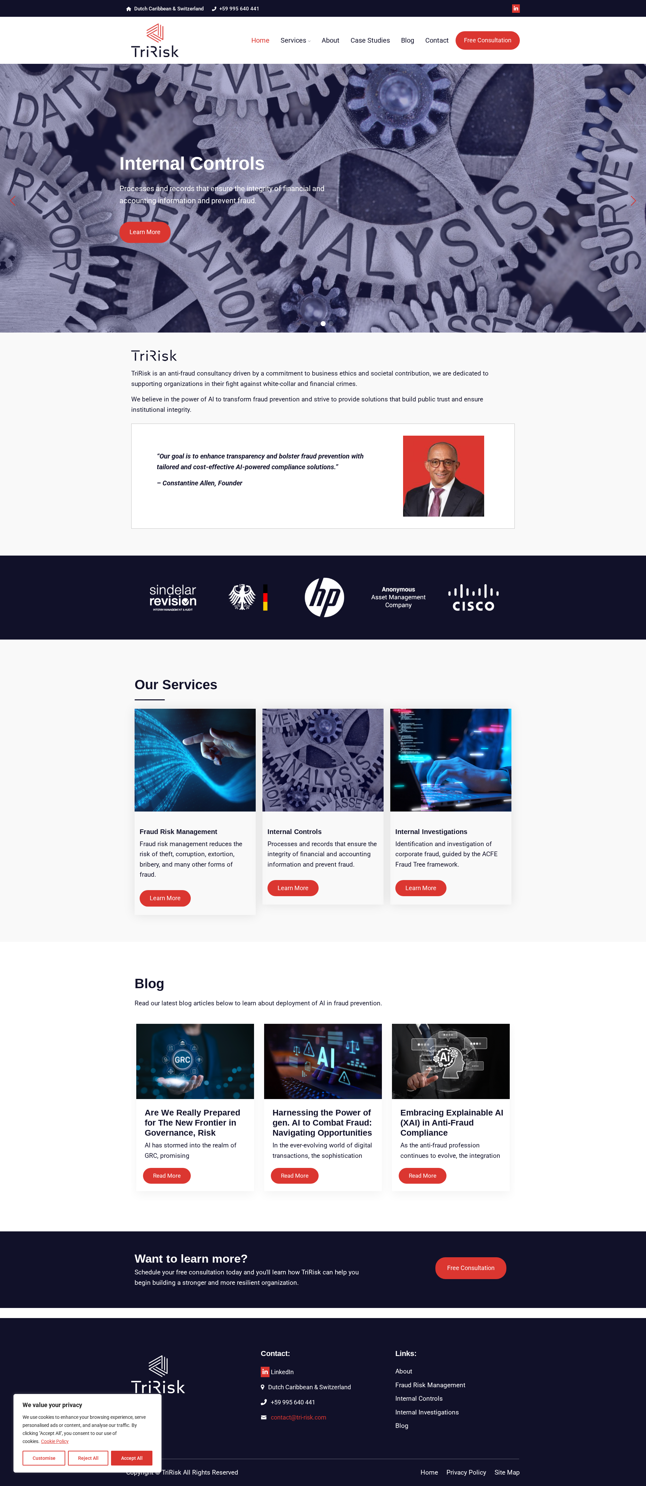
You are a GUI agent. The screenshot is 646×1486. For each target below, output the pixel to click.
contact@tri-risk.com (298, 1417)
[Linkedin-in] (516, 8)
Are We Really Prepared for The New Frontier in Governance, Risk (192, 1122)
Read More (167, 1175)
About (330, 40)
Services (293, 40)
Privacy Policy (466, 1472)
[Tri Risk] (172, 40)
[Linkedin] (265, 1372)
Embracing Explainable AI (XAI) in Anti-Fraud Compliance (451, 1122)
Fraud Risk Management (178, 831)
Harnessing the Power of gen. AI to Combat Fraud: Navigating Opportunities (322, 1122)
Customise (44, 1458)
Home (260, 40)
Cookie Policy (55, 1441)
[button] (315, 323)
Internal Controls (294, 831)
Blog (407, 40)
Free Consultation (487, 40)
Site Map (507, 1472)
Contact (437, 40)
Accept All (132, 1458)
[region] (87, 1433)
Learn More (145, 231)
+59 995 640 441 (238, 9)
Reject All (88, 1458)
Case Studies (370, 40)
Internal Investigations (431, 831)
